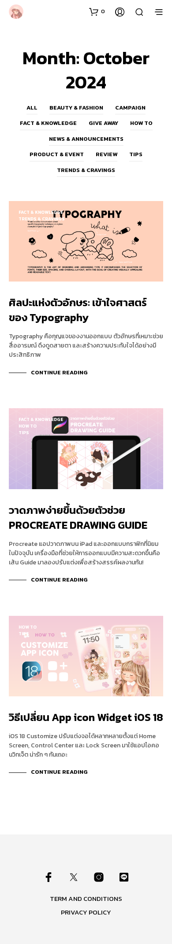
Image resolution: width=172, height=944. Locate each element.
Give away (103, 123)
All (31, 107)
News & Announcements (86, 139)
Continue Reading (59, 372)
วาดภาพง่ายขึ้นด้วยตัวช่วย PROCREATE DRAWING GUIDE (78, 517)
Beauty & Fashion (76, 107)
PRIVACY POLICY (86, 912)
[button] (97, 11)
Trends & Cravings (86, 170)
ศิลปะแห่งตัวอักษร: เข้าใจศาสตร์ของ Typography (78, 310)
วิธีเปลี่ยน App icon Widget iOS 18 (86, 717)
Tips (135, 154)
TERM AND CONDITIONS (86, 898)
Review (106, 154)
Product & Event (57, 154)
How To (141, 123)
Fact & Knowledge (48, 123)
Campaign (130, 107)
